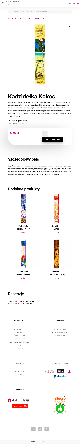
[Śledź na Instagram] (40, 429)
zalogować (18, 303)
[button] (69, 26)
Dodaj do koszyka (52, 139)
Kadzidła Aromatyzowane (32, 11)
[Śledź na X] (46, 429)
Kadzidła (21, 11)
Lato (44, 18)
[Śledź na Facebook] (33, 429)
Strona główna (14, 11)
